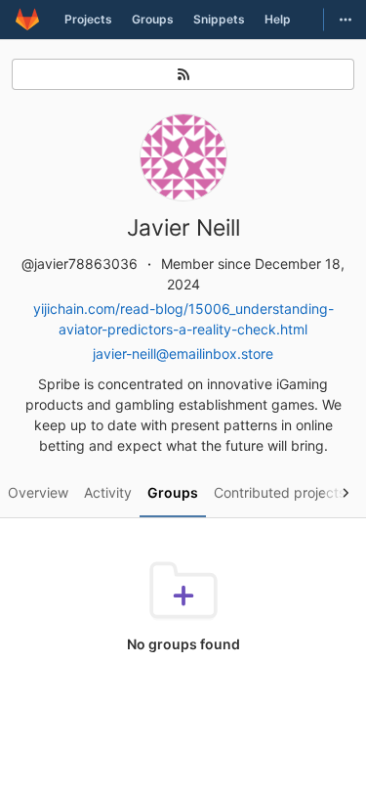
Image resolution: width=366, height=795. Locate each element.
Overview (38, 492)
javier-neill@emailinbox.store (183, 353)
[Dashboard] (27, 19)
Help (277, 19)
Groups (153, 19)
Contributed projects (280, 492)
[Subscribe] (183, 74)
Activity (108, 492)
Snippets (219, 19)
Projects (88, 19)
